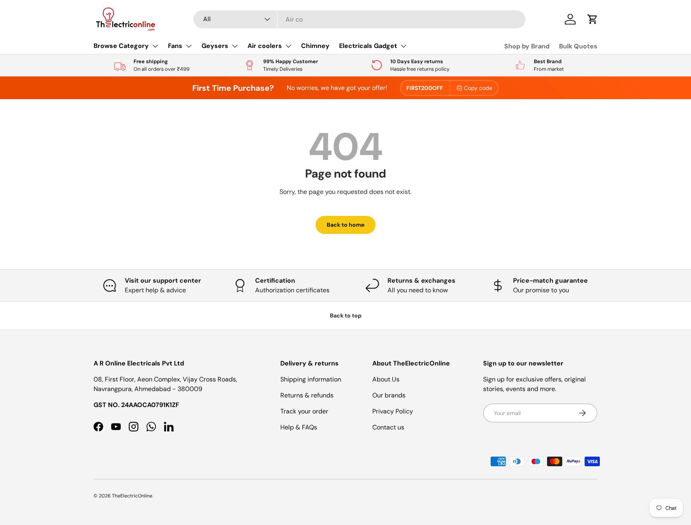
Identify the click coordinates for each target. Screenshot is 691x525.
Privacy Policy (392, 411)
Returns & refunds (307, 395)
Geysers (215, 46)
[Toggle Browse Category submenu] (155, 46)
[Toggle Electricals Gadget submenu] (403, 46)
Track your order (304, 411)
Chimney (315, 46)
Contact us (388, 427)
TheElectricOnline (132, 496)
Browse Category (121, 46)
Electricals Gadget (368, 46)
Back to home (345, 224)
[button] (592, 19)
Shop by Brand (526, 46)
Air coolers (265, 46)
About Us (385, 379)
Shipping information (310, 379)
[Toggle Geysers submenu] (235, 46)
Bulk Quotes (578, 46)
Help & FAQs (298, 427)
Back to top (345, 315)
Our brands (388, 395)
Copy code (478, 88)
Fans (175, 46)
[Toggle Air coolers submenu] (288, 46)
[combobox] (359, 19)
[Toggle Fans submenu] (189, 46)
